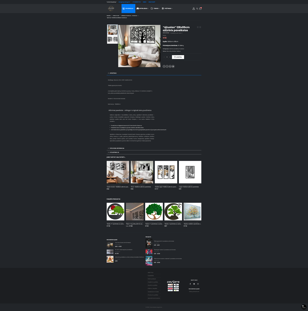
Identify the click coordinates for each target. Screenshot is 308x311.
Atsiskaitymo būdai (153, 292)
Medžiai (174, 51)
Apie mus (150, 272)
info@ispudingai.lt (124, 2)
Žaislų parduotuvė (194, 291)
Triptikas (178, 51)
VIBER (144, 2)
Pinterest (194, 284)
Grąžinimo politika (153, 282)
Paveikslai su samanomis (117, 222)
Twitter (167, 66)
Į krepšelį (179, 57)
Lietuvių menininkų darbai (141, 222)
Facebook (164, 66)
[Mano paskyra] (193, 8)
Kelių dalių (169, 51)
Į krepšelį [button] (126, 163)
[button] (197, 9)
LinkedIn (170, 66)
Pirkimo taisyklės (152, 288)
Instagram (198, 284)
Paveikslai (129, 8)
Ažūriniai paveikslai (174, 48)
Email (173, 66)
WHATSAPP (152, 2)
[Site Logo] (111, 8)
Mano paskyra (152, 279)
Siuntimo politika (152, 285)
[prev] (198, 27)
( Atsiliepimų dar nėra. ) (176, 33)
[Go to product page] (118, 172)
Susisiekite (151, 275)
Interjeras (143, 8)
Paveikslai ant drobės (193, 222)
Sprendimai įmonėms (154, 298)
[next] (200, 27)
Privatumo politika (153, 295)
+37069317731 (136, 2)
